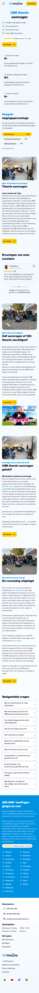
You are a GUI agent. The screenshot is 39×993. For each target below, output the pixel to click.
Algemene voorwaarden (10, 965)
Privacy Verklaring (8, 968)
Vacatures (5, 972)
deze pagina (17, 640)
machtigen (31, 211)
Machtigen (6, 943)
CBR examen (9, 486)
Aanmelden (31, 3)
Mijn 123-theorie (8, 939)
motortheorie (19, 590)
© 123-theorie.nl (7, 961)
